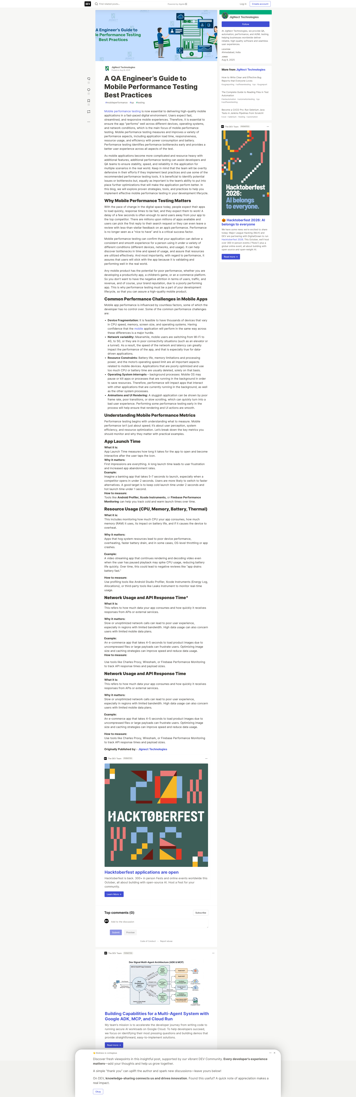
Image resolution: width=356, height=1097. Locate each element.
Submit (116, 932)
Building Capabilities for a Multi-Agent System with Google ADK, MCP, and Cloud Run (157, 1016)
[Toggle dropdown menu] (206, 758)
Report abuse (166, 941)
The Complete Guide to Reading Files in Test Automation (245, 97)
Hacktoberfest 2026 (232, 239)
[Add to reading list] (88, 102)
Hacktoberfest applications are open (142, 872)
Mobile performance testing (122, 111)
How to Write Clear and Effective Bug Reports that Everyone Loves (244, 81)
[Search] (96, 4)
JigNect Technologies (123, 67)
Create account (260, 4)
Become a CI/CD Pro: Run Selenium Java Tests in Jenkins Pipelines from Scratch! (242, 113)
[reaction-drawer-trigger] (88, 80)
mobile (138, 328)
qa (132, 102)
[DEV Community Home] (87, 4)
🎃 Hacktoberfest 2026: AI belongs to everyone (243, 222)
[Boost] (88, 112)
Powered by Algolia (176, 4)
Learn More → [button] (114, 894)
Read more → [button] (114, 1045)
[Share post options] (89, 122)
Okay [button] (98, 1091)
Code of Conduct (148, 941)
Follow (245, 24)
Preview (130, 932)
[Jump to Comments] (88, 91)
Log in (243, 4)
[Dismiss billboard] (274, 1053)
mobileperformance (116, 102)
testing (140, 102)
